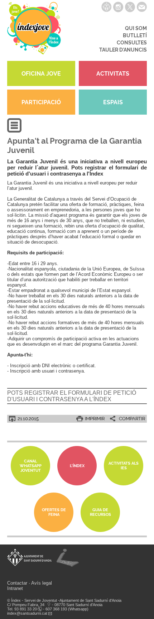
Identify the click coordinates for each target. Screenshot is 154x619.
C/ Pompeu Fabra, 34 (25, 605)
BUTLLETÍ (135, 35)
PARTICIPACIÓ (41, 102)
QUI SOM (136, 28)
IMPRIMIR (95, 418)
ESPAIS (113, 102)
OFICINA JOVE (41, 73)
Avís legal (41, 583)
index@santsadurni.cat (27, 613)
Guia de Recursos (100, 512)
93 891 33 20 (25, 609)
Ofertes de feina (54, 512)
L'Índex (77, 466)
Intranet (15, 588)
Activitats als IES (124, 465)
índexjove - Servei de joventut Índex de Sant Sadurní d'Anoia (34, 30)
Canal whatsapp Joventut (31, 466)
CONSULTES (132, 42)
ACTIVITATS (112, 73)
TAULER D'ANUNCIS (123, 50)
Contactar (17, 583)
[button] (14, 131)
